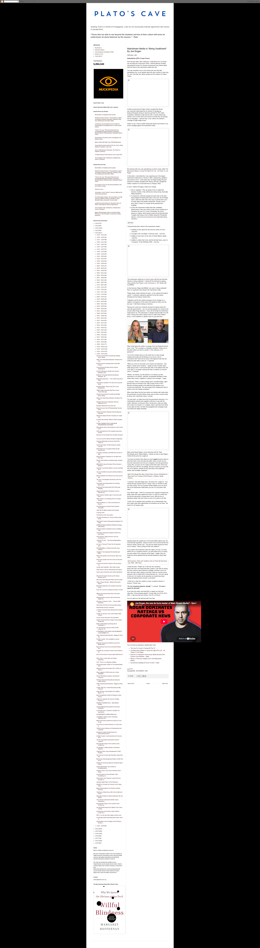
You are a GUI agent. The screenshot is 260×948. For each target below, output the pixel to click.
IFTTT (131, 669)
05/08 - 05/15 (100, 313)
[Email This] (138, 676)
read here (134, 231)
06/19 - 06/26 (100, 299)
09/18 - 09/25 (100, 268)
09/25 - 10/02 (100, 266)
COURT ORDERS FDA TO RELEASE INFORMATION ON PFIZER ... (106, 424)
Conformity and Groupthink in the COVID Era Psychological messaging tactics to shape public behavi (108, 125)
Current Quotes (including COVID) (104, 52)
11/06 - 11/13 (100, 251)
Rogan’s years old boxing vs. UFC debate (151, 283)
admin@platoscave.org (99, 879)
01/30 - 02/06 (100, 346)
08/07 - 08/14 (100, 282)
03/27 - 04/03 (100, 327)
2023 (96, 230)
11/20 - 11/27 (100, 246)
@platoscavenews (108, 850)
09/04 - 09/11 (100, 273)
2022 (96, 233)
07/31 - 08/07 (100, 285)
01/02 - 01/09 (100, 826)
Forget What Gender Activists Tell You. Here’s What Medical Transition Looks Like (109, 146)
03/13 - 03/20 (100, 332)
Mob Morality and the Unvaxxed (105, 607)
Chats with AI (98, 56)
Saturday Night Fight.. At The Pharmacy (107, 782)
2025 (96, 225)
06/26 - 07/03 (100, 296)
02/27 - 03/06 (100, 337)
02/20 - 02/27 (100, 339)
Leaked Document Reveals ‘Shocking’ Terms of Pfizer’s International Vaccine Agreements (108, 203)
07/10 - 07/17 (100, 292)
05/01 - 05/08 (100, 315)
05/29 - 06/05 (100, 306)
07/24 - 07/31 (100, 287)
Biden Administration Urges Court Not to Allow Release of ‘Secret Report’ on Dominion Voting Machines (108, 214)
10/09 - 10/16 (100, 261)
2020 (96, 831)
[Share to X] (141, 676)
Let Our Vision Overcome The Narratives (107, 617)
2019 (96, 833)
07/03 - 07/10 (100, 294)
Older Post (165, 683)
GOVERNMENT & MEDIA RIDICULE (106, 714)
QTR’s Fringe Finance (143, 58)
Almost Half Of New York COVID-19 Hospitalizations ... (106, 767)
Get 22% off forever (154, 595)
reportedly (133, 111)
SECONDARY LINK (142, 671)
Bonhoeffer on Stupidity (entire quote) (105, 114)
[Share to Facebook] (143, 676)
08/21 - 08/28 (100, 277)
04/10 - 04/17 (100, 323)
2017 (96, 838)
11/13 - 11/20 (100, 249)
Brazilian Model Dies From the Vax (105, 405)
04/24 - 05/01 (100, 318)
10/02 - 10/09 (100, 263)
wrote (147, 211)
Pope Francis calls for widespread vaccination (109, 569)
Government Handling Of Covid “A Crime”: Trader (145, 663)
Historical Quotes (99, 50)
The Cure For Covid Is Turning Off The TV (143, 648)
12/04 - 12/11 (100, 242)
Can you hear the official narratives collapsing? (109, 439)
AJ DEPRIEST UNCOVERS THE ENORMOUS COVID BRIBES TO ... (109, 632)
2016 (96, 840)
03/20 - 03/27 (100, 330)
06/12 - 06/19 (100, 301)
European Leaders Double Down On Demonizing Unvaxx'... (106, 732)
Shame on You (99, 54)
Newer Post (131, 683)
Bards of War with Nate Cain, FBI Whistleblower (108, 142)
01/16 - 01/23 (100, 351)
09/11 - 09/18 (100, 270)
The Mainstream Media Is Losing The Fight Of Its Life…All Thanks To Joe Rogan (147, 171)
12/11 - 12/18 (100, 239)
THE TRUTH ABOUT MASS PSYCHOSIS (107, 510)
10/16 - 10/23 (100, 258)
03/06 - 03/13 (100, 334)
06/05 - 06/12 (100, 304)
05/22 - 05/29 (100, 308)
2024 (96, 228)
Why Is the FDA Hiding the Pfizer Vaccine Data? (109, 579)
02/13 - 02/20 (100, 342)
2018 (96, 836)
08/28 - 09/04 (100, 275)
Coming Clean (100, 512)
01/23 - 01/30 (100, 349)
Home (148, 683)
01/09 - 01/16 (100, 353)
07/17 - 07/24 (100, 289)
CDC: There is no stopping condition (106, 662)
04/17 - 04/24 (100, 320)
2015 (96, 843)
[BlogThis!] (140, 676)
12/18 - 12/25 (100, 237)
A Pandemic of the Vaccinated (104, 515)
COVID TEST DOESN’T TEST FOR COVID (108, 567)
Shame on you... (99, 189)
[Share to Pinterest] (145, 676)
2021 (96, 829)
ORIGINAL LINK (132, 55)
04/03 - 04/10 (100, 325)
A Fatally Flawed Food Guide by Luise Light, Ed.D (108, 154)
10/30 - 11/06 (100, 254)
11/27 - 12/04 (100, 244)
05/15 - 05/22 (100, 311)
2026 (96, 223)
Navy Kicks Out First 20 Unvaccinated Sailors (108, 605)
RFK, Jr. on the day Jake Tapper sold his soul (108, 815)
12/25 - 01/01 (100, 235)
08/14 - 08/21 (100, 280)
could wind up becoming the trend (146, 217)
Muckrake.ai (98, 48)
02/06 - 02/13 (100, 344)
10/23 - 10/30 (100, 256)
